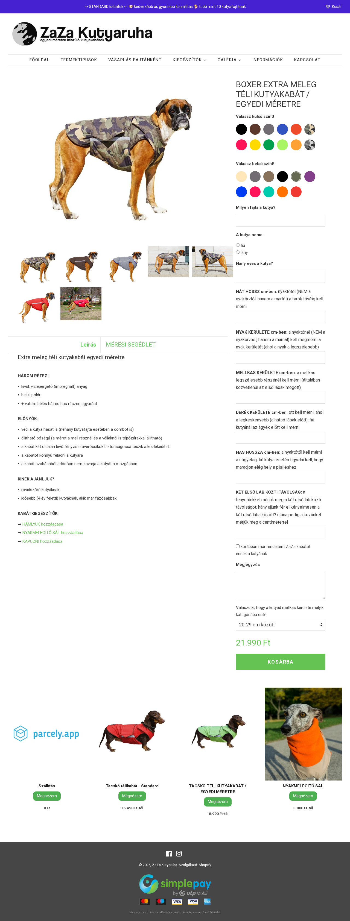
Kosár (337, 6)
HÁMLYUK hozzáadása (42, 524)
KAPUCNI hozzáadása (42, 541)
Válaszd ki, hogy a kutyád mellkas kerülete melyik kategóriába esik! (279, 611)
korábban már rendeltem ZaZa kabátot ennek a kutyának (273, 550)
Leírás (88, 344)
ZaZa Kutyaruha (164, 865)
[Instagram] (179, 855)
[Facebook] (169, 855)
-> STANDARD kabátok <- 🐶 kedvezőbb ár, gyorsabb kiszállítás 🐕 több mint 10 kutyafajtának (165, 6)
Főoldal (40, 59)
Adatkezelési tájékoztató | (166, 912)
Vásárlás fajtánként (135, 59)
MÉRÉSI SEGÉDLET (131, 344)
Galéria (228, 59)
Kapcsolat (307, 59)
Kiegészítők (188, 59)
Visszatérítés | (139, 912)
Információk (267, 59)
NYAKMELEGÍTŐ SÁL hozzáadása (52, 532)
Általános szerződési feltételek (202, 912)
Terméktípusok (79, 59)
